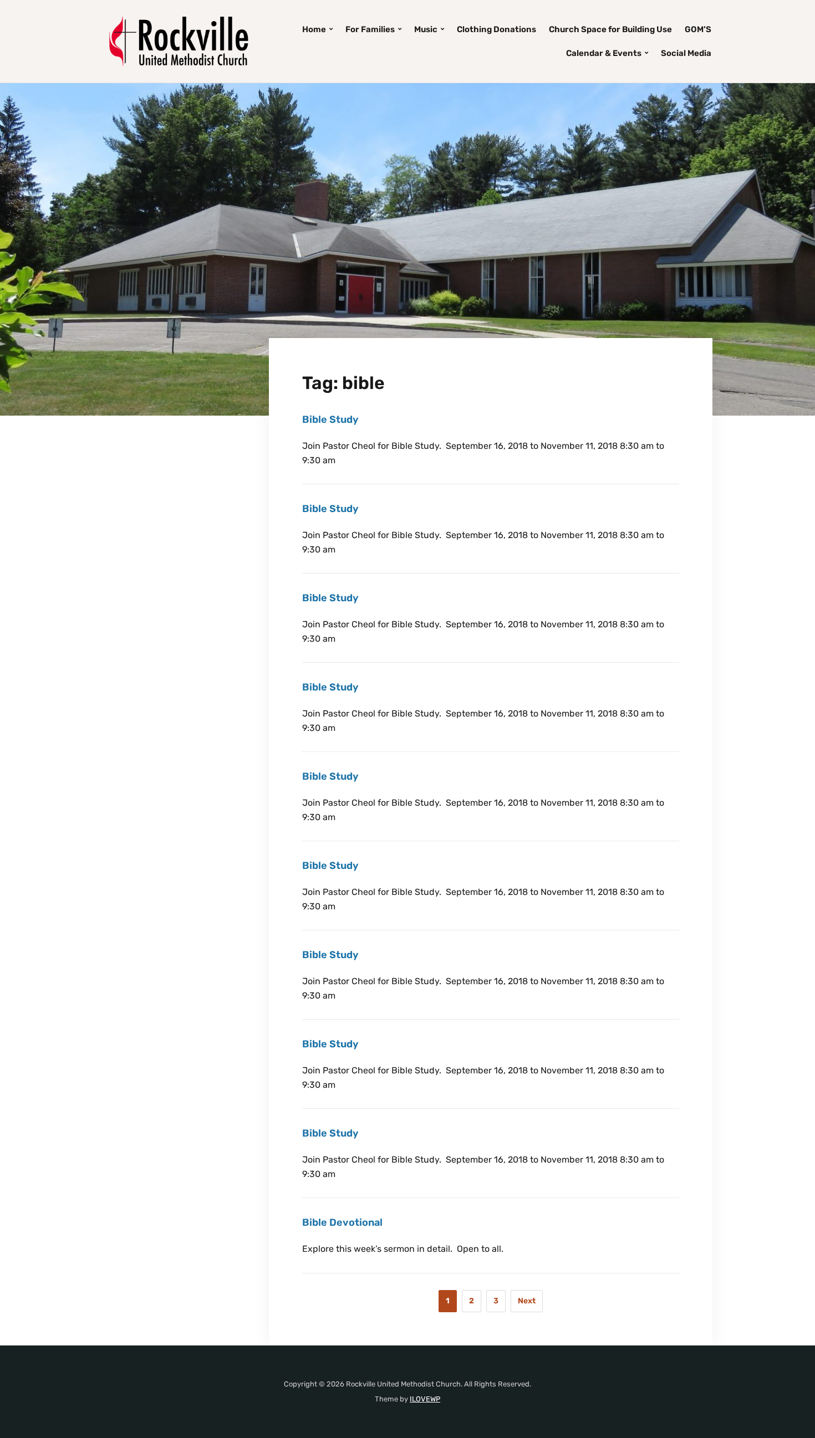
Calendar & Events (603, 53)
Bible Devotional (342, 1222)
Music (425, 29)
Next (527, 1301)
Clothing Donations (496, 29)
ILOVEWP (425, 1399)
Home (314, 29)
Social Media (686, 53)
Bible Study (330, 419)
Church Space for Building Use (610, 29)
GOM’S (698, 29)
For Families (370, 29)
